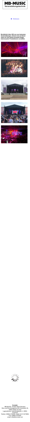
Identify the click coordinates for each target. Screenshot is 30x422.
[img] (15, 4)
